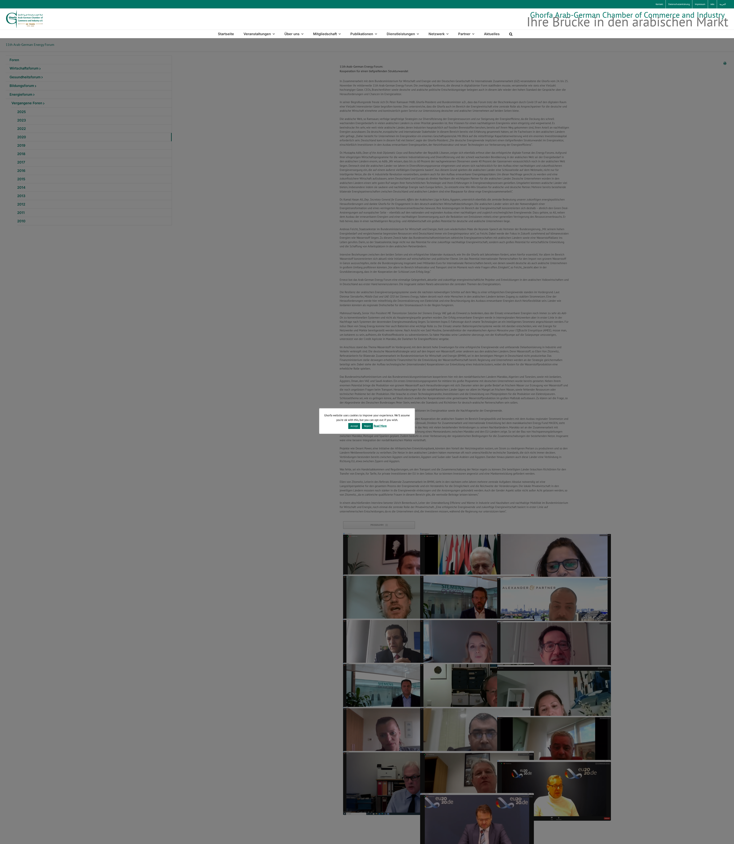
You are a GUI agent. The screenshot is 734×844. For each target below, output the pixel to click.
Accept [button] (354, 426)
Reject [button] (367, 426)
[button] (510, 34)
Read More (380, 426)
